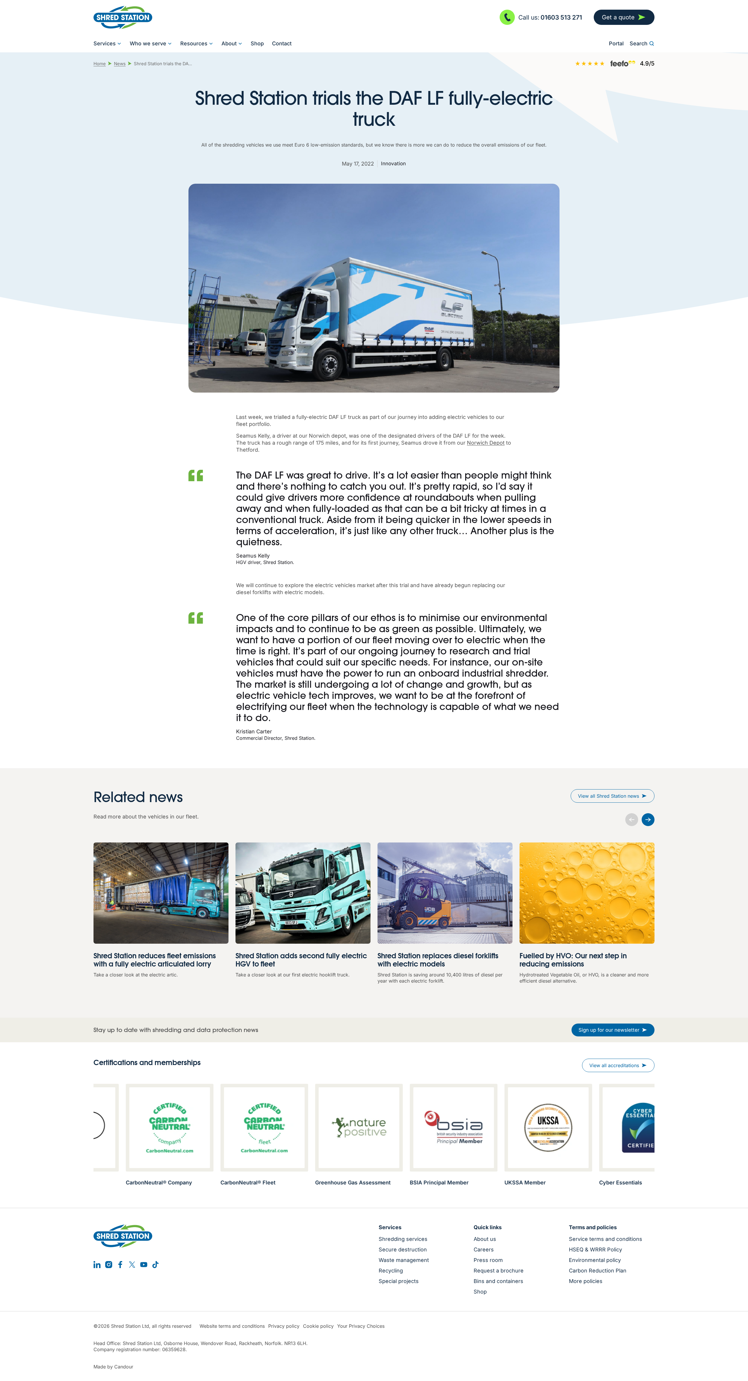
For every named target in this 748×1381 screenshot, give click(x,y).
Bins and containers (498, 1281)
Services (105, 44)
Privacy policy (283, 1326)
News (120, 63)
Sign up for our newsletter (609, 1030)
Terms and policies (593, 1227)
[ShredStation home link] (123, 17)
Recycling (391, 1271)
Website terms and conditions (232, 1326)
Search (638, 44)
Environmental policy (595, 1260)
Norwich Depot (486, 443)
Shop (257, 44)
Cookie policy (318, 1326)
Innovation (393, 163)
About (229, 44)
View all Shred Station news (608, 796)
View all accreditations (614, 1065)
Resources (193, 44)
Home (100, 63)
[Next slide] (648, 819)
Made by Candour (113, 1366)
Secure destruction (403, 1250)
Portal (616, 44)
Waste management (404, 1260)
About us (485, 1239)
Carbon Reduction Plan (597, 1271)
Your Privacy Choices (361, 1326)
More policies (585, 1281)
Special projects (399, 1281)
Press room (488, 1260)
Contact (282, 44)
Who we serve (148, 44)
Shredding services (403, 1239)
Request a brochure (499, 1271)
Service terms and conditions (605, 1239)
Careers (484, 1250)
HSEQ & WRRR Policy (595, 1250)
